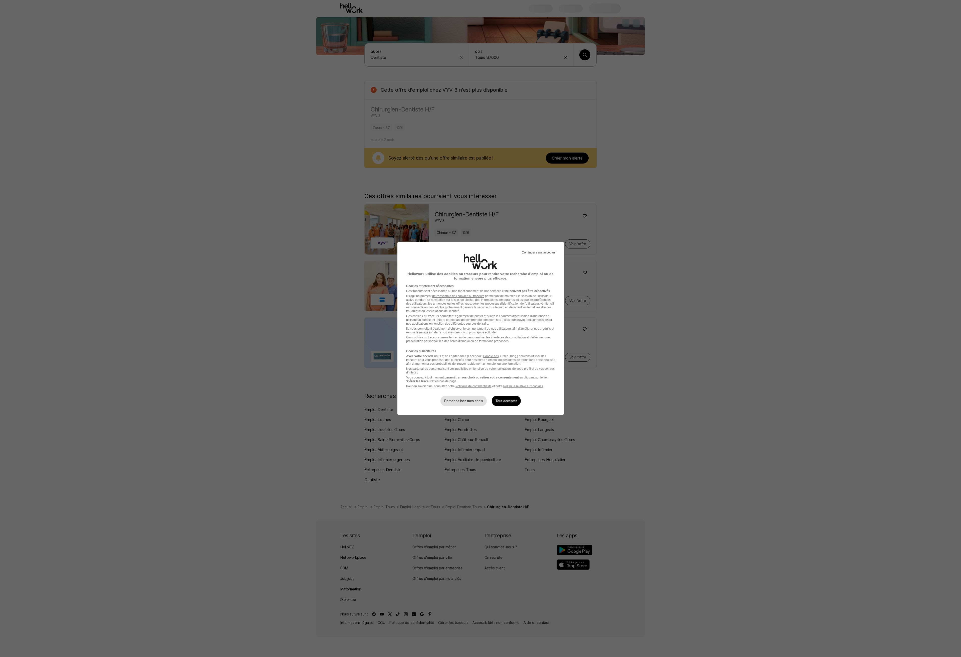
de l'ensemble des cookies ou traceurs (458, 296)
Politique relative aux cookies (523, 386)
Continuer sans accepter (538, 252)
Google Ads (491, 356)
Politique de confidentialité (473, 386)
